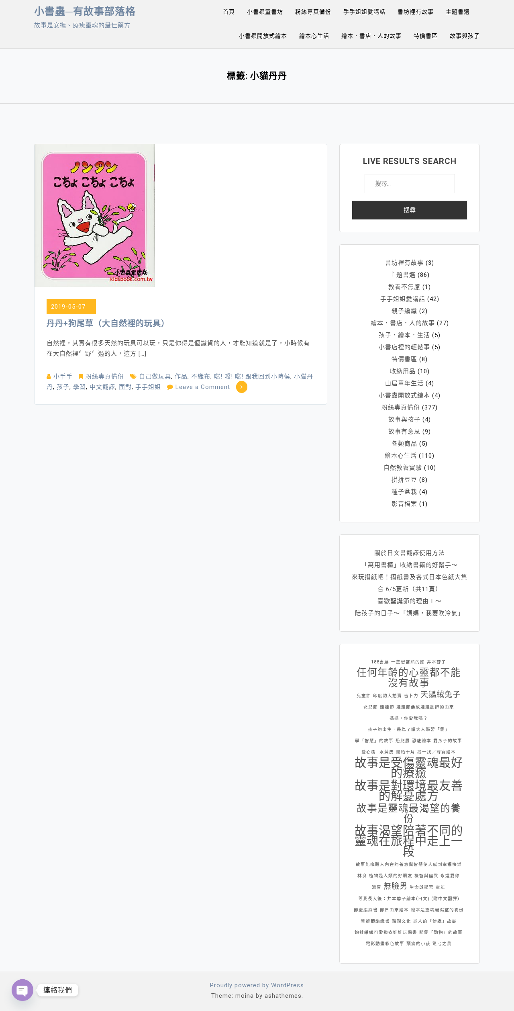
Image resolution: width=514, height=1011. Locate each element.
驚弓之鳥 (442, 943)
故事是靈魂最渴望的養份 (409, 813)
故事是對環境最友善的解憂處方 (409, 790)
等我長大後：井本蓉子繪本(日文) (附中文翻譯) (408, 898)
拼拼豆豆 (404, 479)
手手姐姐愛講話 (364, 11)
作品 (181, 376)
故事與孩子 (465, 36)
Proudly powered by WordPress (257, 985)
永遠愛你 (450, 875)
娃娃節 (387, 707)
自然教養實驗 (402, 467)
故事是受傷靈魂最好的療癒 (409, 767)
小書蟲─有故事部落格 (85, 11)
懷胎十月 (405, 752)
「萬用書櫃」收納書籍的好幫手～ (409, 565)
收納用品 (403, 371)
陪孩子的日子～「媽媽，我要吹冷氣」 (409, 613)
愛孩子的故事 (447, 740)
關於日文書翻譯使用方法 (409, 553)
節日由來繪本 (394, 910)
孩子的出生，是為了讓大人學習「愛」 (409, 729)
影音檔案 (404, 504)
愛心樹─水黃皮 (377, 752)
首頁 (229, 11)
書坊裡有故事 (416, 11)
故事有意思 (404, 431)
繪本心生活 (314, 36)
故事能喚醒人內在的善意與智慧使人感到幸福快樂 (409, 864)
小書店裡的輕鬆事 (404, 347)
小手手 (63, 376)
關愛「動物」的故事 (441, 932)
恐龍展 (403, 740)
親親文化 (401, 921)
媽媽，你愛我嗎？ (409, 718)
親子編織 (404, 311)
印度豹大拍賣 (387, 695)
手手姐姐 (148, 387)
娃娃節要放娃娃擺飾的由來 (425, 707)
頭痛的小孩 (418, 943)
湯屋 (376, 887)
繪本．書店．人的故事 (371, 36)
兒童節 (364, 695)
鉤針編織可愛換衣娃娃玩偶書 (386, 932)
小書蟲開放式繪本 (263, 36)
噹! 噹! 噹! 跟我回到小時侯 (252, 376)
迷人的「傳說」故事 (435, 921)
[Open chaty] (22, 990)
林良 (362, 875)
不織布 (200, 376)
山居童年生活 (404, 383)
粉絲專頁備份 (313, 11)
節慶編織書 (366, 910)
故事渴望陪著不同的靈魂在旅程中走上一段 (409, 841)
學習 (79, 387)
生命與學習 (422, 887)
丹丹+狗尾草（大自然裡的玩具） (108, 323)
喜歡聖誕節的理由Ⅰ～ (409, 601)
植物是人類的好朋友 (390, 875)
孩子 (63, 387)
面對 (125, 387)
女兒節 (370, 707)
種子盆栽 (404, 491)
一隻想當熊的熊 (408, 662)
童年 (440, 887)
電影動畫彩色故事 (385, 943)
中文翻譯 (102, 387)
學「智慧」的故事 (374, 740)
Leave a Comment (202, 387)
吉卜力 (411, 695)
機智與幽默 (426, 875)
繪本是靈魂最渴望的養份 (437, 910)
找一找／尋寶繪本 (436, 752)
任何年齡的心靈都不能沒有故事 (409, 677)
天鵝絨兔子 (440, 694)
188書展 (380, 662)
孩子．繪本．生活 (404, 335)
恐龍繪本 (421, 740)
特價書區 (426, 36)
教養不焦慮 (404, 287)
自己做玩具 (155, 376)
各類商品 (404, 443)
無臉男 (395, 886)
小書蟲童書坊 (265, 11)
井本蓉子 (436, 662)
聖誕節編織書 (375, 921)
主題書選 (458, 11)
